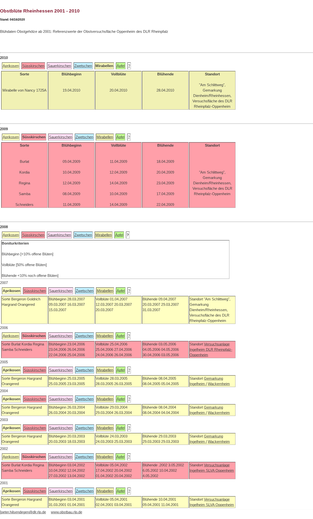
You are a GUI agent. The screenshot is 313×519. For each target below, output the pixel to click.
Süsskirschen (33, 66)
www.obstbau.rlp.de (66, 512)
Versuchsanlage (217, 344)
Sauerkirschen (59, 66)
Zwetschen (83, 66)
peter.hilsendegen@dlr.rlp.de (23, 512)
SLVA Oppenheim (220, 470)
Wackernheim (219, 384)
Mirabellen (105, 137)
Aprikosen (11, 66)
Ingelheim (198, 350)
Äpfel (121, 66)
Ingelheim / (198, 384)
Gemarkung (213, 378)
